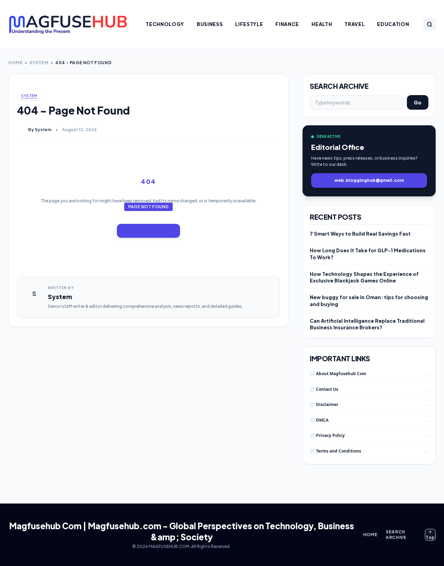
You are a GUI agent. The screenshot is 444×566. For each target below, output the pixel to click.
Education (393, 24)
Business (210, 24)
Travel (354, 24)
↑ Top (430, 534)
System (39, 62)
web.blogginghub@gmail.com (369, 180)
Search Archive (396, 534)
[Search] (429, 24)
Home (15, 62)
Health (321, 24)
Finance (287, 24)
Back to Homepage (148, 230)
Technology (165, 24)
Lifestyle (249, 24)
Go (417, 102)
